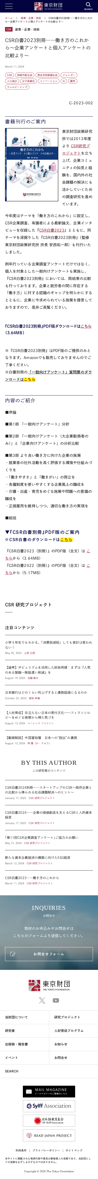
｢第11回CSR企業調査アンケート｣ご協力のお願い (49, 840)
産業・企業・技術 (31, 18)
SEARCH (11, 1071)
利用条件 (21, 1150)
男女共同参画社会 (47, 75)
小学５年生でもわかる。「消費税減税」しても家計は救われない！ (49, 647)
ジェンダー (69, 75)
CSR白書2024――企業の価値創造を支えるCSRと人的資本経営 (49, 817)
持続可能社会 (24, 75)
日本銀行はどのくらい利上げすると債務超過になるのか (49, 695)
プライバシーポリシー (46, 1150)
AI (64, 81)
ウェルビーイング (17, 87)
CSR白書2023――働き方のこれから (49, 878)
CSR (9, 75)
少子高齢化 (28, 81)
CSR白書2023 (52, 230)
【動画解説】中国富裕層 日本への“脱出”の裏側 (49, 737)
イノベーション (49, 81)
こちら (86, 326)
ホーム (9, 18)
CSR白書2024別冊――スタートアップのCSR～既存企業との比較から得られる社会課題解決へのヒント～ (49, 792)
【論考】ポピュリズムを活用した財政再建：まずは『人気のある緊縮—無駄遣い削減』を (49, 672)
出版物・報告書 (16, 1044)
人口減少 (12, 81)
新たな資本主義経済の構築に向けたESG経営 (49, 860)
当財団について (16, 1017)
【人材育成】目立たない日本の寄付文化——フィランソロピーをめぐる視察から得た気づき (49, 717)
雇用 (72, 81)
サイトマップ (74, 1150)
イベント (11, 1057)
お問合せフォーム (48, 954)
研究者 (10, 1030)
